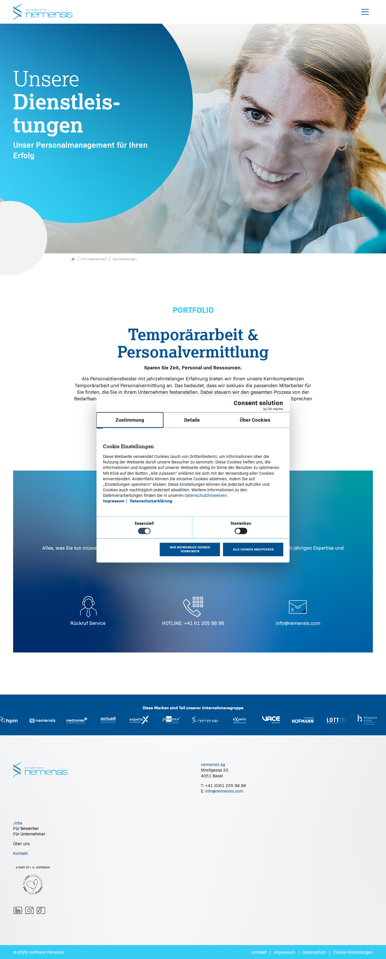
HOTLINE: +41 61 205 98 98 (193, 622)
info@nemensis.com (298, 622)
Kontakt (20, 853)
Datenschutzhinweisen (206, 495)
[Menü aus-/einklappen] (365, 12)
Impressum (284, 952)
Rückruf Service (88, 622)
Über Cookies (255, 420)
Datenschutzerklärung (151, 500)
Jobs (17, 822)
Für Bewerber (26, 828)
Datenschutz (314, 952)
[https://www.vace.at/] (247, 720)
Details (192, 420)
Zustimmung (130, 420)
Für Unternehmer (29, 833)
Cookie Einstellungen (353, 952)
